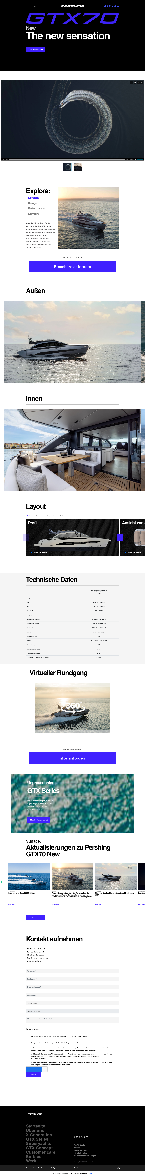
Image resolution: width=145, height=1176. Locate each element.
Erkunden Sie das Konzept (39, 820)
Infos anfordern (72, 758)
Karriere (77, 1148)
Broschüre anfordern (36, 49)
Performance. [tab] (36, 208)
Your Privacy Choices (79, 1173)
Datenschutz (30, 1168)
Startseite (35, 1125)
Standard (35, 552)
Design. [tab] (33, 203)
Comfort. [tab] (33, 213)
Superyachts (38, 1143)
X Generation (39, 1134)
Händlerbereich (80, 1153)
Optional (44, 552)
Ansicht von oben (38, 516)
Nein (110, 1048)
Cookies (40, 1168)
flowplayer (132, 159)
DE (35, 6)
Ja (105, 1048)
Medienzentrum (80, 1150)
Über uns (35, 1130)
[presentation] (26, 537)
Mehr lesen (11, 904)
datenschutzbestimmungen (53, 1036)
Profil (28, 516)
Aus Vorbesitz (79, 1145)
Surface (33, 1156)
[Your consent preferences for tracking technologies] (1, 882)
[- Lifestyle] (78, 167)
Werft (31, 1160)
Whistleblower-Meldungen (85, 1156)
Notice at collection (60, 1173)
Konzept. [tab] (33, 197)
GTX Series (37, 1139)
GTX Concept (39, 1147)
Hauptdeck (50, 516)
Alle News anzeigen (35, 918)
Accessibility (50, 1168)
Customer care (40, 1152)
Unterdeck (59, 516)
